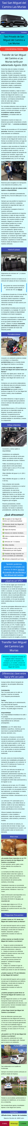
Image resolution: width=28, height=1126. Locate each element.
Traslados (24, 32)
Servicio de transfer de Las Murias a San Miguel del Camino (14, 572)
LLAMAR (23, 1123)
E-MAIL (4, 1123)
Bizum (20, 289)
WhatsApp (14, 1123)
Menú (3, 32)
